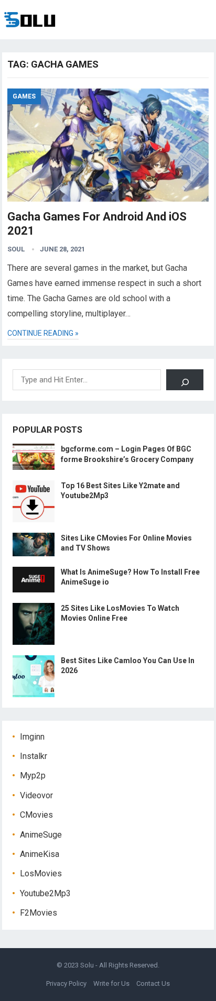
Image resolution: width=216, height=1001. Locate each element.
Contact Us (153, 983)
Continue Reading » (43, 333)
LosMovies (41, 873)
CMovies (36, 815)
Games (24, 96)
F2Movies (38, 913)
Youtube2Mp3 (45, 893)
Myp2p (33, 775)
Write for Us (111, 983)
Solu (87, 965)
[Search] (184, 379)
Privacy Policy (66, 983)
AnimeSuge (41, 835)
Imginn (32, 737)
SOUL (16, 249)
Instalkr (33, 756)
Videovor (36, 795)
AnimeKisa (39, 854)
